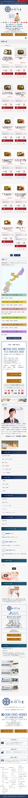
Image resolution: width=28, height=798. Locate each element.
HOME (21, 766)
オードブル (4, 509)
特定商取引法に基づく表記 (23, 787)
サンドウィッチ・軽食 (6, 505)
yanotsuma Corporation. (12, 796)
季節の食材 (4, 520)
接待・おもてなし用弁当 (7, 459)
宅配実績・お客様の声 (23, 776)
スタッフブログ (12, 787)
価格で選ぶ (3, 786)
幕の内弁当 (4, 499)
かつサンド (21, 769)
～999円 (3, 480)
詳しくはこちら (7, 76)
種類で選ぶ (12, 767)
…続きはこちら (22, 657)
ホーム (3, 45)
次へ (18, 255)
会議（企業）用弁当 (6, 455)
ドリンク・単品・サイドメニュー (8, 512)
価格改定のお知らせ (8, 648)
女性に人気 (4, 524)
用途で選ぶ (3, 767)
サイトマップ (4, 3)
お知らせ (11, 786)
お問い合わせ (23, 3)
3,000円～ (4, 490)
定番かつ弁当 (5, 502)
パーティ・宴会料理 (6, 472)
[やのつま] (14, 9)
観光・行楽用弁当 (5, 465)
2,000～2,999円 (5, 487)
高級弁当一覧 (22, 767)
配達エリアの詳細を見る (13, 338)
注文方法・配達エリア (23, 774)
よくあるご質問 (11, 3)
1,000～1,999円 (5, 484)
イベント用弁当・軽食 (6, 469)
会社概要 (18, 3)
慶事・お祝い (5, 462)
